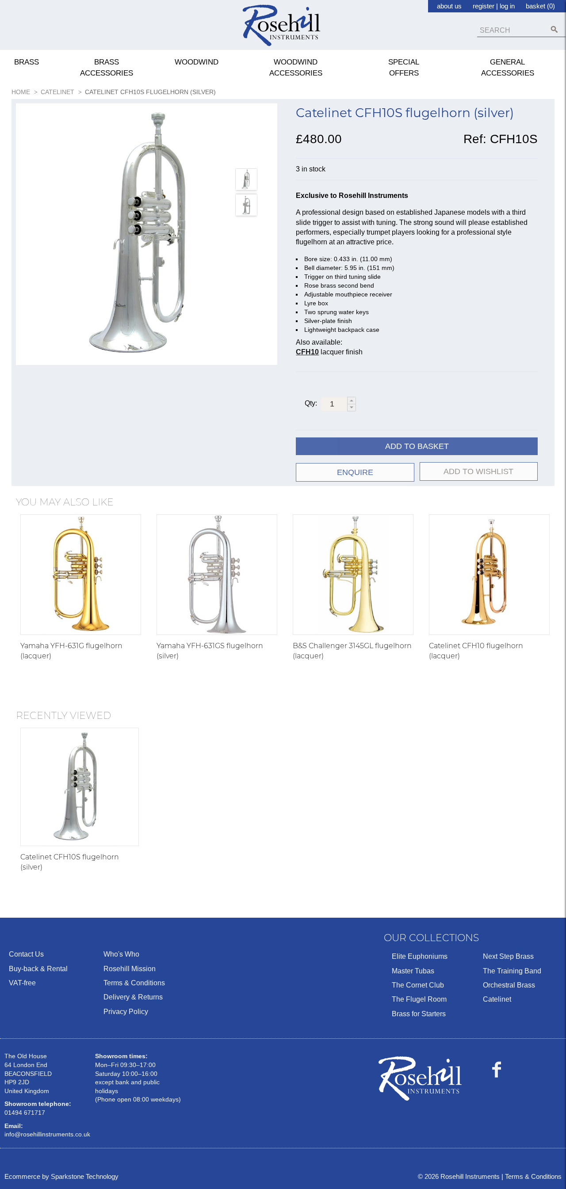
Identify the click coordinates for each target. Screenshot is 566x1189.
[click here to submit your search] (554, 29)
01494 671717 (24, 1112)
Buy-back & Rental (38, 968)
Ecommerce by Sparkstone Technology (61, 1176)
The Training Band (512, 971)
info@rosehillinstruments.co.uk (47, 1134)
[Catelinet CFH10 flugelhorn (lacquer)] (489, 574)
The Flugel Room (419, 999)
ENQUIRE (355, 472)
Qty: (311, 403)
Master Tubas (413, 971)
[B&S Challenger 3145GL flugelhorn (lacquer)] (353, 574)
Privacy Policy (125, 1011)
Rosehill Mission (129, 968)
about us (449, 6)
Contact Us (26, 954)
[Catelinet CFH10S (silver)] (147, 234)
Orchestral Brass (509, 985)
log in (507, 6)
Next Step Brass (508, 956)
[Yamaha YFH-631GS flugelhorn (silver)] (217, 574)
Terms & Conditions (134, 983)
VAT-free (22, 983)
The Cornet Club (418, 985)
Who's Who (121, 954)
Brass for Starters (419, 1014)
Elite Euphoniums (419, 956)
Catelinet (497, 999)
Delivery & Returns (133, 997)
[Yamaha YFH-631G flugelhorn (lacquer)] (80, 574)
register (483, 6)
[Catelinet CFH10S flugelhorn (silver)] (79, 787)
